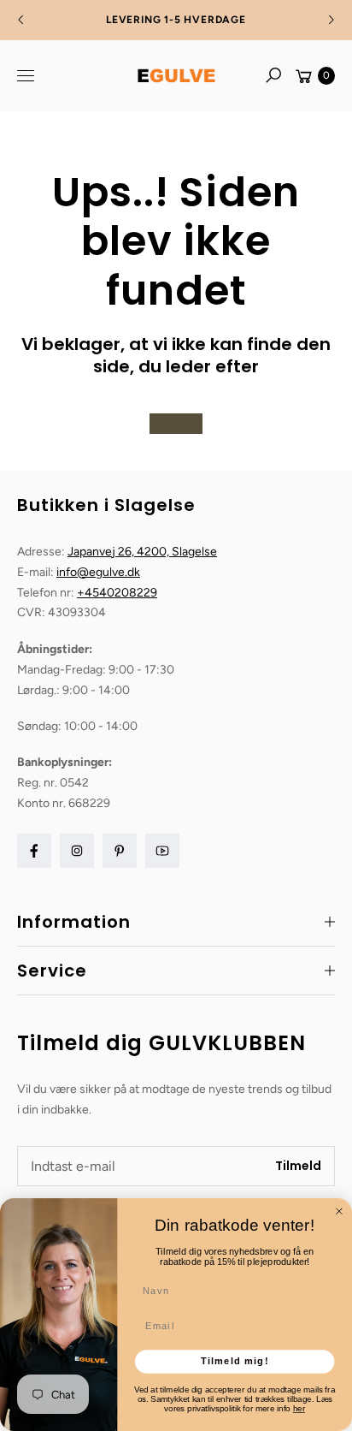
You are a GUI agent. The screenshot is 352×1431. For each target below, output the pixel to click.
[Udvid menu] (25, 75)
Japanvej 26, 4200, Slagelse (142, 551)
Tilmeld (298, 1165)
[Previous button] (21, 20)
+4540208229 (117, 592)
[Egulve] (176, 75)
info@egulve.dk (98, 572)
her (299, 1408)
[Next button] (330, 20)
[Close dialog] (339, 1211)
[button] (273, 75)
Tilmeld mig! (235, 1362)
